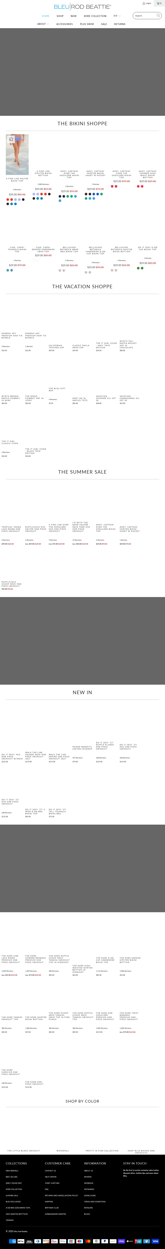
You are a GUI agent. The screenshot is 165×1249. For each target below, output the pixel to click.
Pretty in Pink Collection (102, 1132)
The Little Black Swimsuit (24, 1132)
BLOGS (87, 1214)
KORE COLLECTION (14, 1189)
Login (148, 3)
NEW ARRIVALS (12, 1171)
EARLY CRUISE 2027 (14, 1183)
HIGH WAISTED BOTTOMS (17, 1214)
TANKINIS (10, 1220)
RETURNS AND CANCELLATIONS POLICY (61, 1195)
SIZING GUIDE (90, 1195)
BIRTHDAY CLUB (51, 1208)
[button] (117, 16)
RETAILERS (88, 1208)
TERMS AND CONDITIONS (95, 1202)
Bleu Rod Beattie (20, 1231)
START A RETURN (52, 1183)
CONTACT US (50, 1171)
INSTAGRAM (89, 1189)
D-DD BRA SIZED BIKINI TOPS (18, 1208)
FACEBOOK (88, 1183)
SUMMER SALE (12, 1195)
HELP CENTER (50, 1177)
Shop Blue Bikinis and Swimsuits (141, 1132)
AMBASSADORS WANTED (55, 1214)
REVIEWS (88, 1177)
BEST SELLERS (11, 1177)
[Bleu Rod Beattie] (82, 7)
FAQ (46, 1189)
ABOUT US (88, 1171)
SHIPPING (49, 1202)
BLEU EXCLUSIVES (13, 1202)
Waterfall (63, 1132)
